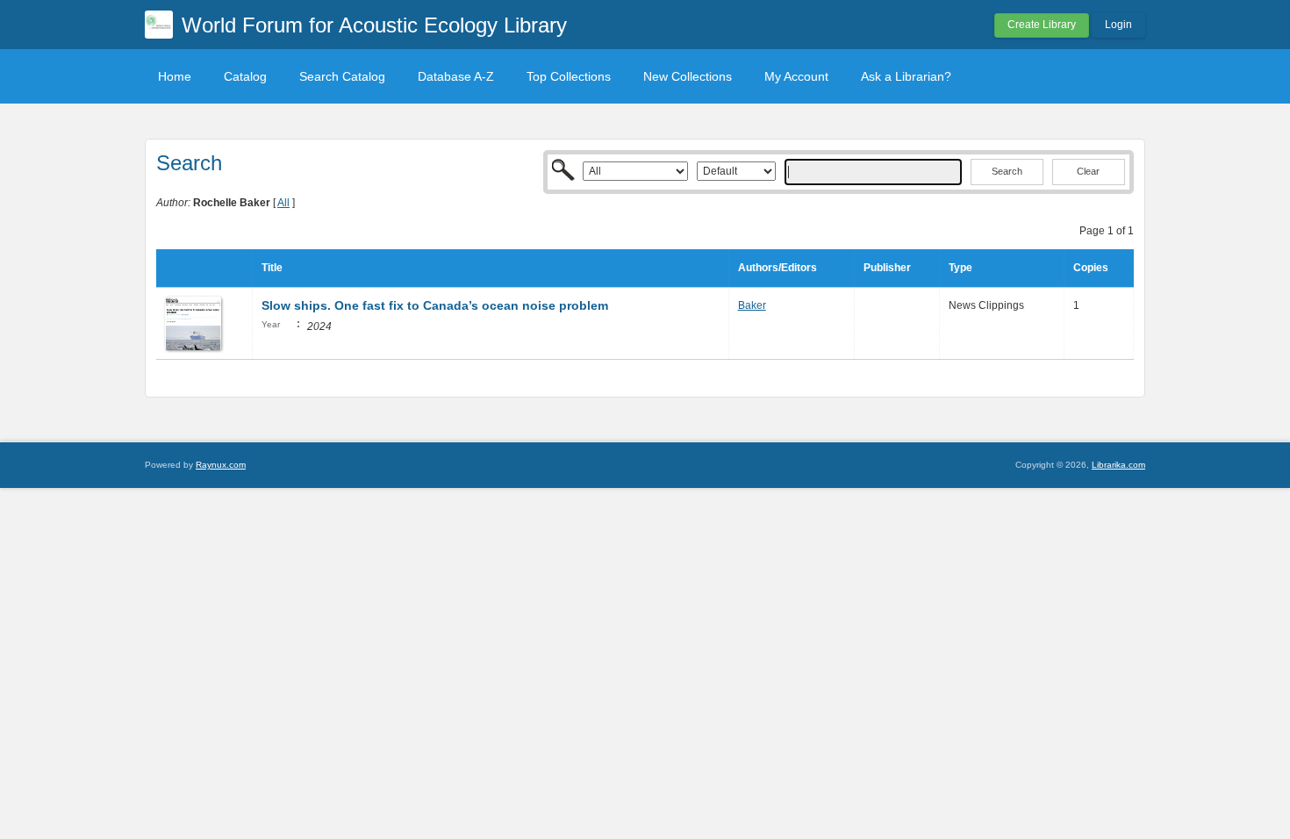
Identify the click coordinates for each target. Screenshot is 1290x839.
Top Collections (569, 76)
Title (272, 268)
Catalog (245, 76)
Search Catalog (342, 76)
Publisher (887, 268)
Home (174, 76)
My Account (796, 76)
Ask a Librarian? (906, 76)
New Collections (687, 76)
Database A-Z (456, 76)
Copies (1090, 268)
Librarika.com (1118, 465)
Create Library (1041, 24)
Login (1118, 24)
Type (960, 268)
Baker (752, 305)
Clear (1088, 171)
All (283, 203)
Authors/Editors (777, 268)
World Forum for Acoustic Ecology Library (374, 25)
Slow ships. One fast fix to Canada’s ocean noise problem (435, 305)
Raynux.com (221, 465)
